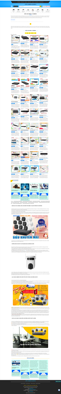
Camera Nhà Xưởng (38, 383)
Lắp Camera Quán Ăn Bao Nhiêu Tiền (43, 370)
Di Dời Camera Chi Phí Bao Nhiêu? (15, 367)
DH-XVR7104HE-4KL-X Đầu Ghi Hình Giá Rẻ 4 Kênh (34, 86)
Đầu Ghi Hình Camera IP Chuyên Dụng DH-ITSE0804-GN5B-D (15, 42)
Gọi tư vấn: (46, 6)
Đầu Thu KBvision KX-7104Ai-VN (15, 172)
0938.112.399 (58, 381)
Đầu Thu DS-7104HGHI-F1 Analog (15, 202)
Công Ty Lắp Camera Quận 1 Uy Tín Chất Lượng (28, 203)
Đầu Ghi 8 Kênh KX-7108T (33, 172)
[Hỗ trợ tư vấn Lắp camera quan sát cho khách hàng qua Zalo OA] (59, 390)
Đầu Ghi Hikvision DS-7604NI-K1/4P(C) (45, 201)
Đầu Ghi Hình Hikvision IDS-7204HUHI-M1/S (43, 144)
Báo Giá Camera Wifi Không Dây (24, 370)
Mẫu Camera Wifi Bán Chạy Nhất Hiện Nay (24, 192)
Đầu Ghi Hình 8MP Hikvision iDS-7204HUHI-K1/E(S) (43, 130)
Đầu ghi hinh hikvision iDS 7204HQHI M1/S (42, 115)
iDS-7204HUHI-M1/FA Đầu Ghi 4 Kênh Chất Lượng (34, 144)
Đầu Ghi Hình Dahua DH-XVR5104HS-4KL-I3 (14, 71)
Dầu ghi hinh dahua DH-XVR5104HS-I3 (33, 70)
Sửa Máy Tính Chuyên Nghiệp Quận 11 (17, 203)
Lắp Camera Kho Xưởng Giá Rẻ (34, 369)
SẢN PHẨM (15, 6)
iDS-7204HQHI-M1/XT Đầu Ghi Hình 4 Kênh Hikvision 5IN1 (15, 130)
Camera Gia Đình (28, 383)
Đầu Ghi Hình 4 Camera (30, 13)
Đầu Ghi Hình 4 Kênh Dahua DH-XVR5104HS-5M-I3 (25, 71)
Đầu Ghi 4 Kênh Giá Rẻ (13, 34)
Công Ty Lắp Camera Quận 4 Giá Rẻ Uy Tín (33, 202)
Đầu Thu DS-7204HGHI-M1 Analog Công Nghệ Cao (14, 101)
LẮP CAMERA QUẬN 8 (30, 4)
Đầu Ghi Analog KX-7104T (24, 172)
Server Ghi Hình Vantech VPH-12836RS (27, 201)
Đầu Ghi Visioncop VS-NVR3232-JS (18, 201)
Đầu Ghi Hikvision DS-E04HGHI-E (43, 101)
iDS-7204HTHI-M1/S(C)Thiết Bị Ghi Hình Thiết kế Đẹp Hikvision (25, 130)
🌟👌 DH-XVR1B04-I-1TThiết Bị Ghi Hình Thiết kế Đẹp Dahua (43, 42)
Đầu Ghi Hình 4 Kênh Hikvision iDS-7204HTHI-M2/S (34, 130)
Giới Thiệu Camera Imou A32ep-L (23, 202)
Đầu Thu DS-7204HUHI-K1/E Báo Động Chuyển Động (25, 101)
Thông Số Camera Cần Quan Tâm (43, 191)
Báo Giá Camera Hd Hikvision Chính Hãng (34, 190)
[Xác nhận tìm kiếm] (40, 6)
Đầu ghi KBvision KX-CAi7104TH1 (43, 172)
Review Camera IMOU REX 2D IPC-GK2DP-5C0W (16, 190)
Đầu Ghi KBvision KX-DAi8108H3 (36, 201)
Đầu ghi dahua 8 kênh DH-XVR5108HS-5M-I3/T (14, 87)
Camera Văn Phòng (23, 383)
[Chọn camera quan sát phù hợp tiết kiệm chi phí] (49, 10)
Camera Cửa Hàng (33, 383)
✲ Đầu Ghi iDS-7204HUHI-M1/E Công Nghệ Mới (15, 144)
